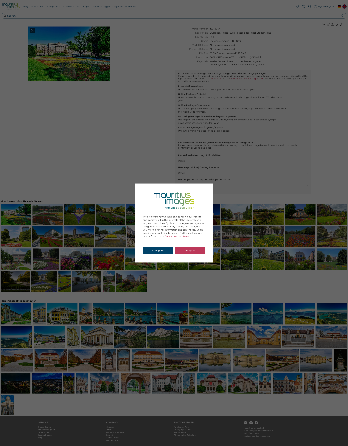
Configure (158, 250)
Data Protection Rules (177, 236)
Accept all (190, 250)
